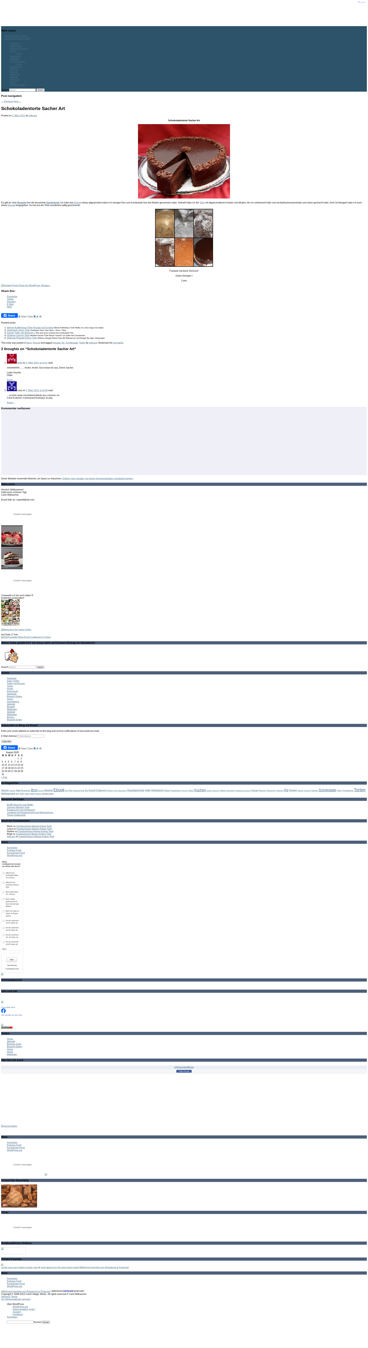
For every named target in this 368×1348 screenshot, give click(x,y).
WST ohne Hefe (27, 794)
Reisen (13, 82)
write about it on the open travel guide (60, 1267)
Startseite (14, 43)
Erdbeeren (101, 790)
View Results (12, 965)
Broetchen (25, 790)
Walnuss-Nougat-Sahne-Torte (22, 338)
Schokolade (72, 343)
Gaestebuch (16, 67)
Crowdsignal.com (12, 969)
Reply (11, 380)
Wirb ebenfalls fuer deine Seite (11, 1015)
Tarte (339, 790)
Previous (7, 101)
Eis (86, 790)
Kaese (167, 790)
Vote (12, 960)
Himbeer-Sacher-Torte (18, 335)
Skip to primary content (15, 36)
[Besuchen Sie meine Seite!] (16, 629)
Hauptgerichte (135, 790)
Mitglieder (15, 74)
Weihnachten (8, 793)
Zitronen (38, 794)
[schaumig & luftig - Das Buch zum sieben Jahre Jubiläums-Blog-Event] (10, 625)
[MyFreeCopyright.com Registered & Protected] (104, 1267)
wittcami (33, 115)
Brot (34, 790)
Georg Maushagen (119, 791)
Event (110, 790)
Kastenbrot (176, 790)
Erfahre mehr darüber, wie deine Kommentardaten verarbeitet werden (98, 478)
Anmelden (12, 848)
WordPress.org (14, 855)
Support (17, 1312)
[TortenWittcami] (12, 568)
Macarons (215, 791)
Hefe (148, 790)
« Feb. (4, 777)
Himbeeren (157, 790)
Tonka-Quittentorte (16, 815)
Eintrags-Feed (14, 850)
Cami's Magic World (8, 1007)
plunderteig (280, 791)
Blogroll (14, 72)
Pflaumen (262, 791)
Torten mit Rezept (19, 48)
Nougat (11, 205)
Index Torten (16, 46)
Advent (5, 790)
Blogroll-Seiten (17, 61)
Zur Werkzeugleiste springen (15, 1299)
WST (17, 794)
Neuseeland (230, 791)
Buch (29, 343)
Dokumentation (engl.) (24, 1309)
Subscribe (6, 741)
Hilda (19, 363)
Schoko (314, 790)
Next (17, 101)
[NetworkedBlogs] (184, 1067)
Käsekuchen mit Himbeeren (21, 810)
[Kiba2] (12, 546)
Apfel (18, 790)
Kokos (191, 790)
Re (63, 343)
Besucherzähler (9, 1126)
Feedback (18, 1314)
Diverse (48, 790)
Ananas (12, 791)
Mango (223, 790)
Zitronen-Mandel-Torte (18, 807)
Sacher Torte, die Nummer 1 (21, 333)
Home (18, 54)
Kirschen (184, 791)
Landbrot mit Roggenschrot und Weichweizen (30, 812)
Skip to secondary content (17, 38)
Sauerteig (307, 791)
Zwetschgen (48, 793)
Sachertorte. (53, 202)
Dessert (41, 791)
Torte (202, 202)
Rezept (77, 202)
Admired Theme (9, 1296)
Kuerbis (209, 791)
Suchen (37, 1322)
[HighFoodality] (26, 637)
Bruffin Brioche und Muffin (20, 805)
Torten (13, 51)
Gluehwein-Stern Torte (18, 330)
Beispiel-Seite (14, 1044)
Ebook (59, 790)
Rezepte (21, 202)
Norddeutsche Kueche (243, 791)
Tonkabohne (347, 790)
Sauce (300, 790)
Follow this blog (184, 1071)
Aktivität (14, 69)
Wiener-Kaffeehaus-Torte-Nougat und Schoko (30, 327)
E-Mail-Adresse (9, 736)
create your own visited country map (19, 1267)
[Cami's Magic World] (3, 1012)
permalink (118, 343)
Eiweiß (92, 790)
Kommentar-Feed (16, 853)
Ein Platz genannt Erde (74, 790)
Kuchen (200, 790)
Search (5, 90)
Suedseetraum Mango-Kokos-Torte (34, 826)
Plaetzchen (271, 791)
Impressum (15, 56)
